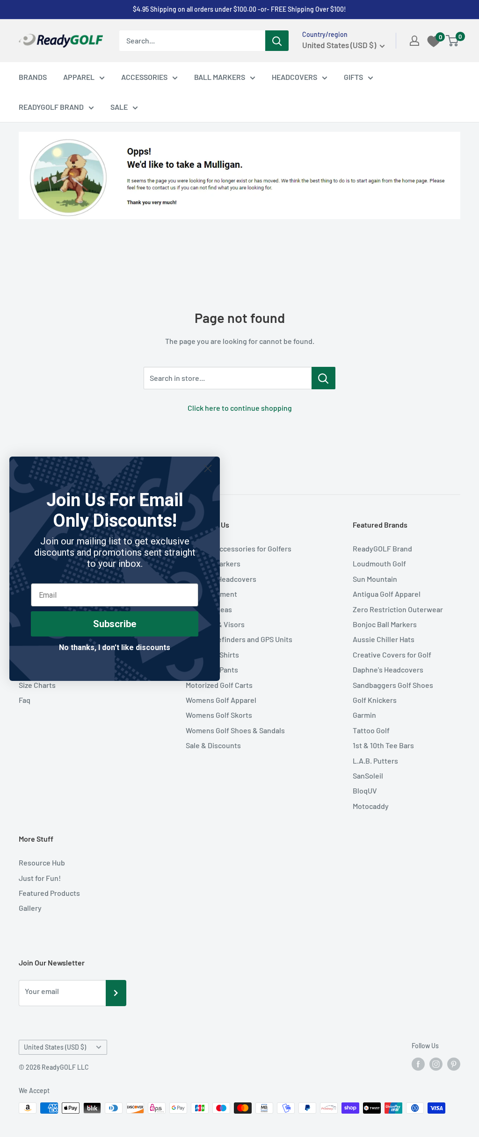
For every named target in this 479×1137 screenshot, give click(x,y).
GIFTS (353, 76)
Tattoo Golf (371, 730)
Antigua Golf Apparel (387, 593)
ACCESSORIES (144, 76)
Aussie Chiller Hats (383, 639)
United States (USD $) (55, 1047)
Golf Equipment (211, 593)
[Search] (277, 40)
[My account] (414, 41)
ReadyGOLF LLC (65, 1067)
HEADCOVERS (294, 76)
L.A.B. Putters (375, 760)
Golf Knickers (375, 699)
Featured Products (49, 892)
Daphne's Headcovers (388, 669)
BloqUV (365, 790)
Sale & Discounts (213, 745)
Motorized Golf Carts (219, 684)
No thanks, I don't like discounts (114, 647)
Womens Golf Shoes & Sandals (235, 730)
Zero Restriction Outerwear (398, 609)
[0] (452, 40)
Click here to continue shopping (240, 407)
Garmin (364, 714)
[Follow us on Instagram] (436, 1063)
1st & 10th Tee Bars (383, 745)
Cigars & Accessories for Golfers (238, 548)
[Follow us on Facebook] (418, 1063)
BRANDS (33, 76)
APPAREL (78, 76)
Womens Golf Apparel (221, 699)
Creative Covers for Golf (392, 654)
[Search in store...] (323, 378)
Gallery (30, 907)
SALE (119, 106)
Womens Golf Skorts (219, 714)
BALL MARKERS (219, 76)
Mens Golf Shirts (212, 654)
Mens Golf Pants (212, 669)
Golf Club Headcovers (221, 578)
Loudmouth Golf (379, 563)
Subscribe (114, 623)
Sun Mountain (375, 578)
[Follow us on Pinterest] (453, 1063)
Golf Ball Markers (213, 563)
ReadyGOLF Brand (382, 548)
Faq (24, 699)
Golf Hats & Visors (215, 624)
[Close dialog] (208, 468)
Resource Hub (42, 862)
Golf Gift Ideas (209, 609)
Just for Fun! (40, 877)
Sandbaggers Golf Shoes (393, 684)
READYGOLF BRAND (51, 106)
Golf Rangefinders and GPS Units (239, 639)
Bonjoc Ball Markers (385, 624)
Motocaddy (371, 805)
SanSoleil (368, 775)
